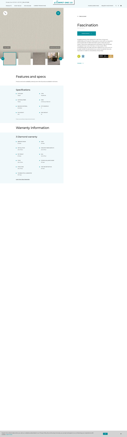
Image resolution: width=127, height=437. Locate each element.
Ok (105, 433)
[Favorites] (118, 5)
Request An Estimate (107, 5)
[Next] (60, 58)
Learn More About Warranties (23, 179)
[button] (116, 5)
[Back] (2, 58)
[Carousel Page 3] (39, 58)
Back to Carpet (82, 16)
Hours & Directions (93, 5)
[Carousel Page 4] (53, 58)
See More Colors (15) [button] (55, 47)
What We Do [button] (17, 5)
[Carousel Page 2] (24, 58)
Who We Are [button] (27, 5)
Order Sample (85, 33)
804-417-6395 (26, 2)
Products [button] (9, 5)
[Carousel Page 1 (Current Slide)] (9, 58)
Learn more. (9, 434)
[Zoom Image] (5, 13)
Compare (79, 63)
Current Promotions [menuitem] (40, 5)
